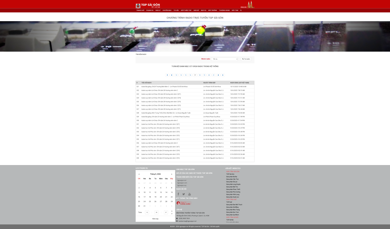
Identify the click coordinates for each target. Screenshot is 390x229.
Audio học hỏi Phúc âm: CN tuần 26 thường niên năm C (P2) (160, 135)
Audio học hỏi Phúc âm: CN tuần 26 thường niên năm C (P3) (160, 132)
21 (213, 75)
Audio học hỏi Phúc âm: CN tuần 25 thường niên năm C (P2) (160, 158)
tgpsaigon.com (182, 183)
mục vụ (203, 10)
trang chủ (140, 10)
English (244, 7)
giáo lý (157, 10)
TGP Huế (229, 202)
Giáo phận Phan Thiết (233, 189)
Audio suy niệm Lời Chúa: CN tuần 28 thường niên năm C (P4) (161, 98)
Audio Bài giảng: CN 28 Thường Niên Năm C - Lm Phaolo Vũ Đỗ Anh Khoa (164, 86)
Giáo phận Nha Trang (233, 210)
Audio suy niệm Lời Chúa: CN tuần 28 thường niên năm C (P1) (161, 109)
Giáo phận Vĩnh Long (232, 194)
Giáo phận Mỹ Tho (232, 187)
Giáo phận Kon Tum (232, 212)
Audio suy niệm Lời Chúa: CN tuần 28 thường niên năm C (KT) (161, 94)
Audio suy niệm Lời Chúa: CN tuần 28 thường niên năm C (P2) (161, 105)
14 (181, 75)
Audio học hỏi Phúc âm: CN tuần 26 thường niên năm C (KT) (160, 124)
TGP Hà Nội (229, 220)
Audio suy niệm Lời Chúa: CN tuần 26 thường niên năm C (159, 120)
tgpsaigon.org (181, 185)
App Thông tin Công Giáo (186, 198)
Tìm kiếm (247, 59)
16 (190, 75)
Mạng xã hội (181, 189)
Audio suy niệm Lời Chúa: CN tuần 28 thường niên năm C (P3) (161, 101)
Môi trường (212, 10)
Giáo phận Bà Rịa (231, 176)
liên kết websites (232, 168)
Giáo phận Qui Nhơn (232, 215)
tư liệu (176, 10)
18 (199, 75)
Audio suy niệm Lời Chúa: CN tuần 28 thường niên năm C (159, 90)
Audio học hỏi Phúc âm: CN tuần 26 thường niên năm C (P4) (160, 128)
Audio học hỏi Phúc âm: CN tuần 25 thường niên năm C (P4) (160, 150)
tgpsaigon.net (181, 180)
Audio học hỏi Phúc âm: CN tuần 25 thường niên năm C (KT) (160, 147)
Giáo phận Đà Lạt (231, 182)
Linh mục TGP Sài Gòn (185, 169)
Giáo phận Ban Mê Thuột (234, 204)
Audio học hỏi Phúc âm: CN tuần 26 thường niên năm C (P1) (160, 139)
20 (209, 75)
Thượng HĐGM (224, 10)
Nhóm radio (205, 59)
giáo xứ (196, 10)
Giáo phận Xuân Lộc (232, 197)
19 (204, 75)
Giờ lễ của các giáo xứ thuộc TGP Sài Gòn (194, 173)
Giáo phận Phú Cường (233, 192)
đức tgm (235, 10)
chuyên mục (167, 10)
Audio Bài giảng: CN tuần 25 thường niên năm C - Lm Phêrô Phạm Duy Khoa (165, 116)
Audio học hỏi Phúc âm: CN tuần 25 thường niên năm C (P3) (160, 154)
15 (185, 75)
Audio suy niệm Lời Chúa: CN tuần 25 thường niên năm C (159, 143)
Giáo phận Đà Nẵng (232, 207)
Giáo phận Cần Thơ (232, 179)
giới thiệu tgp (186, 10)
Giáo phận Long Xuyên (233, 184)
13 (176, 75)
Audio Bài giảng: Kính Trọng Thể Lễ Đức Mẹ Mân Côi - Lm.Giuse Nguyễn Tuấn (166, 113)
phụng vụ (149, 10)
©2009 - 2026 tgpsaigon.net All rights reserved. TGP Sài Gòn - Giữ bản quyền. (195, 226)
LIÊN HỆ (179, 210)
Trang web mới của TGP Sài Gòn (189, 177)
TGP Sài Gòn (230, 174)
